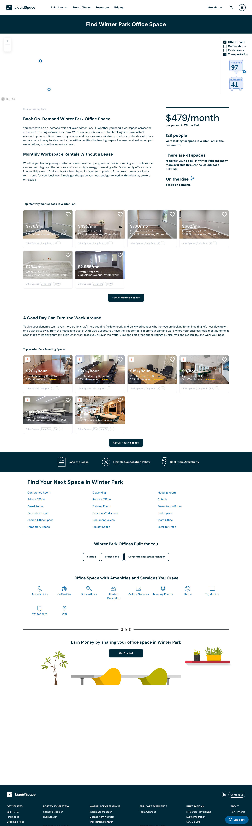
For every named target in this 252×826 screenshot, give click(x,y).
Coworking (99, 492)
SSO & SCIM (193, 821)
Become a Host (15, 821)
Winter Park (39, 109)
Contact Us (236, 794)
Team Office (165, 520)
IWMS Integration (195, 816)
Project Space (101, 527)
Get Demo (13, 812)
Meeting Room (167, 492)
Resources (102, 7)
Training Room (101, 506)
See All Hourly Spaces (126, 442)
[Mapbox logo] (8, 99)
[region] (126, 68)
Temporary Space (38, 527)
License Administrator (102, 816)
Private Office (36, 499)
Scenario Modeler (53, 812)
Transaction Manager (101, 821)
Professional (112, 556)
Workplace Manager (101, 812)
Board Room (35, 506)
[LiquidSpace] (21, 794)
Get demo (215, 7)
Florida (27, 109)
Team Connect (148, 812)
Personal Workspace (105, 513)
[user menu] (242, 7)
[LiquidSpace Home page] (20, 7)
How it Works (82, 7)
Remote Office (102, 499)
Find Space (13, 816)
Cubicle (162, 499)
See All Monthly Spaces (126, 297)
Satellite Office (167, 527)
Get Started (126, 653)
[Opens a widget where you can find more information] (237, 820)
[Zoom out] (7, 48)
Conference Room (38, 492)
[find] (231, 7)
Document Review (104, 520)
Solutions (57, 7)
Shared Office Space (40, 520)
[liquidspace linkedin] (224, 795)
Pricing (119, 7)
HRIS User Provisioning (198, 812)
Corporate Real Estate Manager (146, 556)
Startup (91, 556)
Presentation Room (170, 506)
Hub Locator (50, 816)
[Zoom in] (7, 41)
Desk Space (165, 513)
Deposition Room (38, 513)
